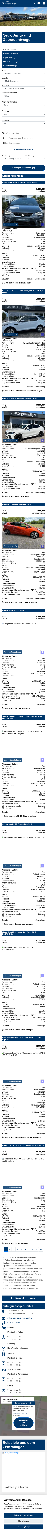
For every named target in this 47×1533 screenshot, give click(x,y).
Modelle (5, 78)
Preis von (5, 111)
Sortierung (6, 156)
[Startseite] (9, 3)
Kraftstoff (5, 85)
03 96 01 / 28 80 (13, 1322)
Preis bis (5, 120)
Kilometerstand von (9, 93)
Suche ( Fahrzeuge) (23, 168)
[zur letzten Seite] (41, 1249)
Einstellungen (23, 1521)
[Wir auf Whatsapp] (34, 3)
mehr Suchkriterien (23, 149)
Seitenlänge (30, 156)
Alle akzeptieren (23, 1527)
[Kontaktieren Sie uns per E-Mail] (39, 3)
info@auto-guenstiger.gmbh (19, 1318)
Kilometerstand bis (9, 102)
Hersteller (6, 71)
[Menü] (44, 3)
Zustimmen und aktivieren (23, 1422)
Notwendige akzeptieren (23, 1515)
